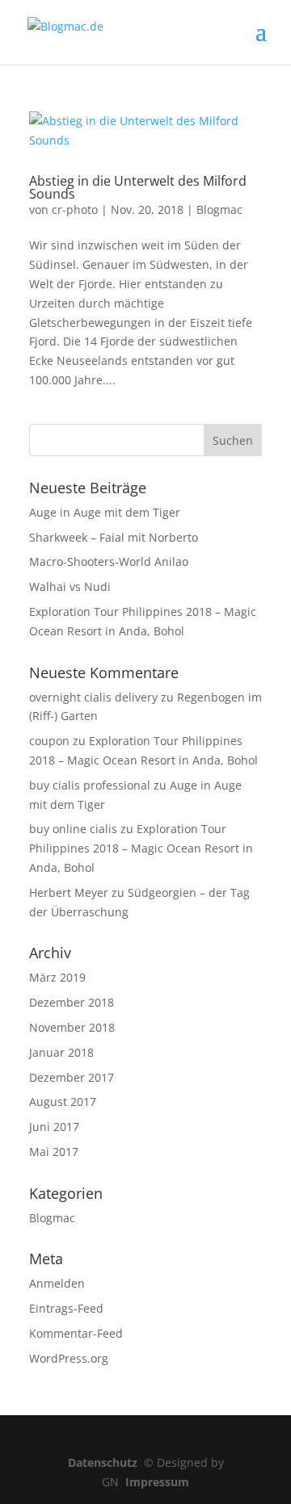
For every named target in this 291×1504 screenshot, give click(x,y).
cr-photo (75, 209)
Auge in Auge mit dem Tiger (104, 512)
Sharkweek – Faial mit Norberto (113, 537)
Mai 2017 (53, 1151)
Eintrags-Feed (66, 1308)
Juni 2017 (54, 1126)
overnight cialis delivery (93, 697)
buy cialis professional (89, 785)
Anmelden (57, 1283)
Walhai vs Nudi (70, 586)
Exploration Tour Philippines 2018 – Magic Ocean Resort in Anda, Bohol (141, 848)
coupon (49, 740)
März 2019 (57, 977)
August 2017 (62, 1101)
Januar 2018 (61, 1052)
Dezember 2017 (71, 1077)
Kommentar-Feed (76, 1333)
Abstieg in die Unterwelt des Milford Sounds (138, 187)
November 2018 (72, 1027)
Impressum (157, 1481)
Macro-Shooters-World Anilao (108, 561)
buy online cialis (73, 828)
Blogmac (219, 209)
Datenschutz (106, 1462)
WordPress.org (68, 1358)
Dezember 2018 (71, 1002)
